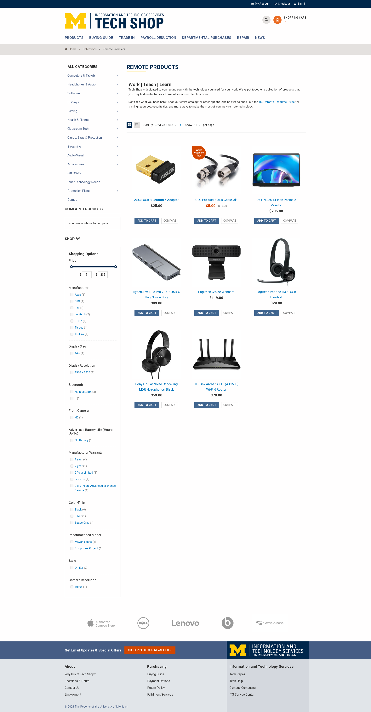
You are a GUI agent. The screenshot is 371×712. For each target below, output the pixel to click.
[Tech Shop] (114, 20)
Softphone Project (91, 548)
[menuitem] (93, 75)
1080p (83, 587)
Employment (73, 694)
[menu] (93, 138)
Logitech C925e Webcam (216, 292)
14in (82, 353)
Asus (82, 294)
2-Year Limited (88, 472)
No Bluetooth (88, 392)
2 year (83, 466)
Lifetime (84, 479)
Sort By (148, 125)
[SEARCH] (266, 20)
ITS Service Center (242, 694)
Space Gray (86, 522)
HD (81, 417)
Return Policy (156, 688)
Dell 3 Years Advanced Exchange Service (95, 488)
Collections (90, 49)
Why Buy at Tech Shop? (80, 674)
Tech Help (236, 681)
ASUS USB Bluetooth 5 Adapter (156, 200)
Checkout (284, 3)
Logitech (85, 314)
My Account (262, 3)
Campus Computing (243, 688)
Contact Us (72, 688)
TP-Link (84, 334)
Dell (81, 308)
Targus (83, 327)
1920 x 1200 (87, 372)
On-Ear (84, 567)
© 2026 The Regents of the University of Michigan (96, 706)
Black (83, 509)
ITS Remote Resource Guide (277, 102)
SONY (83, 321)
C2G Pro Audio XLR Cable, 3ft (216, 200)
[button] (169, 221)
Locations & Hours (77, 681)
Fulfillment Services (160, 694)
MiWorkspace (87, 542)
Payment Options (158, 681)
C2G (82, 301)
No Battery (86, 440)
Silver (82, 516)
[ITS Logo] (267, 650)
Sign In (302, 3)
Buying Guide (155, 674)
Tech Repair (237, 674)
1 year (84, 459)
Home (72, 49)
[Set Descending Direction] (180, 125)
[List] (137, 125)
